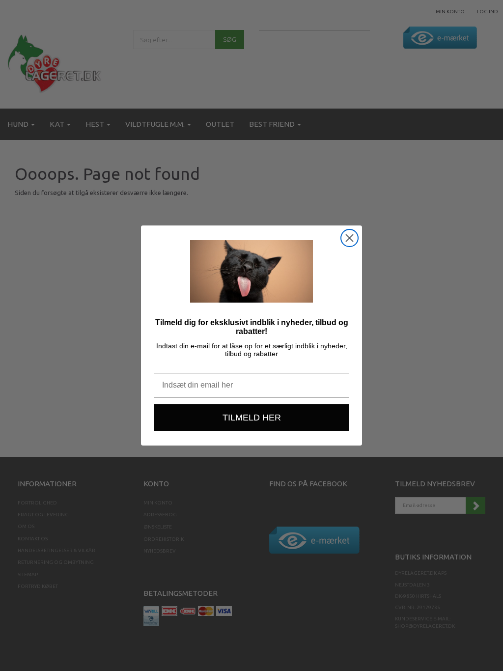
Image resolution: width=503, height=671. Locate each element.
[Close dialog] (349, 238)
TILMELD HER (252, 417)
